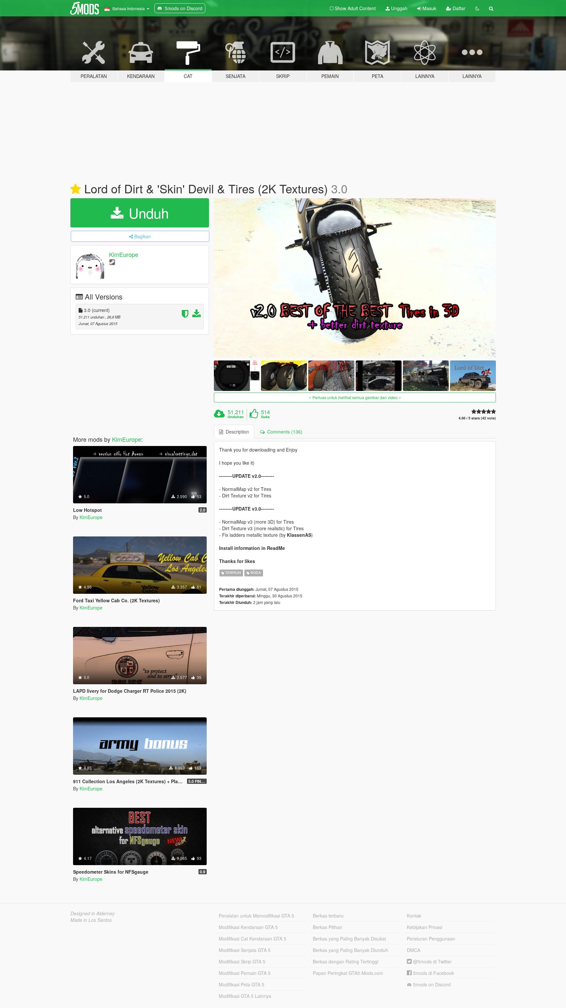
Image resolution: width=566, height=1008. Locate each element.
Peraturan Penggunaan (431, 938)
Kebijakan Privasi (424, 927)
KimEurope (123, 254)
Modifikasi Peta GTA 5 (241, 984)
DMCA (413, 950)
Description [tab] (236, 431)
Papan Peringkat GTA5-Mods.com (348, 973)
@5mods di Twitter (432, 961)
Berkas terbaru (328, 915)
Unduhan (236, 417)
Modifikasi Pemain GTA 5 (245, 973)
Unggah (398, 8)
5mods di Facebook (433, 973)
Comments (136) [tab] (283, 431)
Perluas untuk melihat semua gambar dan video (355, 397)
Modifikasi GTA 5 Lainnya (245, 996)
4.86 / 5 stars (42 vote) (477, 418)
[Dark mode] (477, 8)
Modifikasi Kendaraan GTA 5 (248, 927)
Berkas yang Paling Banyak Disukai (349, 938)
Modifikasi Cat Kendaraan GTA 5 (252, 938)
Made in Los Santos (91, 920)
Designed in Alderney (92, 913)
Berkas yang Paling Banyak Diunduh (350, 950)
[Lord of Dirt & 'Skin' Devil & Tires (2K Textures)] (355, 277)
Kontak (414, 915)
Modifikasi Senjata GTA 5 (245, 950)
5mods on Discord (431, 984)
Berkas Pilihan (327, 927)
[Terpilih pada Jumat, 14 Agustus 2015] (75, 189)
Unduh (147, 213)
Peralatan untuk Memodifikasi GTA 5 (256, 915)
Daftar (458, 8)
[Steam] (112, 261)
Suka (265, 417)
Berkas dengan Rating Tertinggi (345, 961)
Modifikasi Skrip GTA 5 (242, 961)
